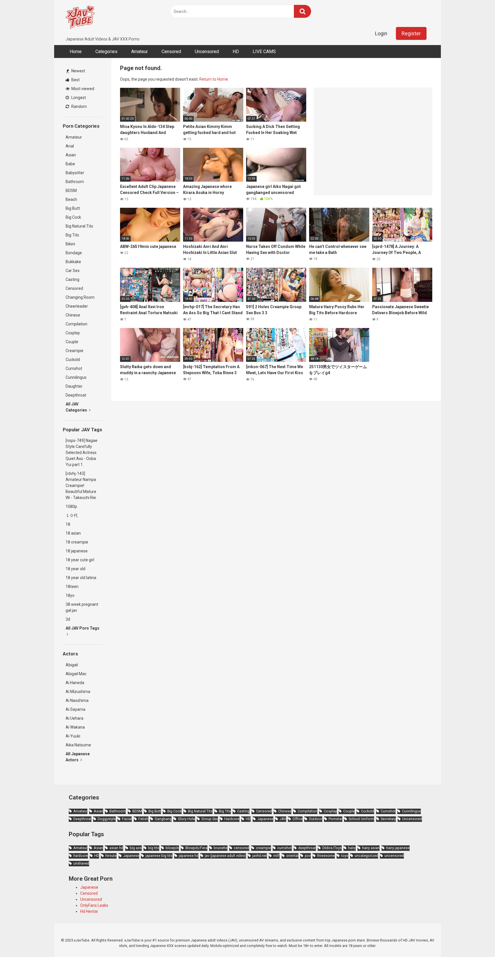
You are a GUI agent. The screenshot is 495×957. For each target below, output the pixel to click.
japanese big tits (159, 855)
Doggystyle (107, 819)
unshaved (81, 863)
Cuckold (73, 359)
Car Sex (73, 270)
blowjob (172, 848)
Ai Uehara (74, 718)
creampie (263, 848)
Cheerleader (77, 306)
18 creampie (77, 542)
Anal (70, 146)
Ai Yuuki (73, 736)
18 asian (73, 533)
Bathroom (75, 181)
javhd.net (259, 855)
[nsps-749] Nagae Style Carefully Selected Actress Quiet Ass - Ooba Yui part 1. (81, 452)
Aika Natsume (78, 745)
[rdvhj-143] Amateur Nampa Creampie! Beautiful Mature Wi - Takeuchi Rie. (81, 485)
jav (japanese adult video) (225, 855)
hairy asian (371, 848)
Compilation (76, 324)
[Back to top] (476, 940)
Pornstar (335, 819)
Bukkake (73, 261)
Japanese (265, 819)
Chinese (73, 315)
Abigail (72, 665)
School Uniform (361, 819)
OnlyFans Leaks (94, 905)
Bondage (74, 253)
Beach (71, 199)
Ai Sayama (75, 709)
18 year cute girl (80, 560)
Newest (77, 71)
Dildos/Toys (332, 848)
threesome (326, 855)
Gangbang (163, 819)
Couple (72, 341)
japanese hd (189, 855)
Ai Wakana (75, 727)
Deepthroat (76, 395)
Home (76, 51)
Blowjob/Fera (196, 848)
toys (344, 855)
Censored (171, 51)
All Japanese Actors (78, 757)
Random (78, 106)
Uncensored (207, 51)
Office (297, 819)
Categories (106, 51)
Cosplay (73, 333)
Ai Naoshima (77, 700)
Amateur (139, 51)
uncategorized (366, 855)
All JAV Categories (77, 407)
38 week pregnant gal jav (82, 607)
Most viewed (82, 88)
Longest (78, 97)
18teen (72, 586)
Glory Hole (186, 819)
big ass (136, 848)
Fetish (143, 819)
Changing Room (80, 297)
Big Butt (73, 208)
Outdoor (315, 819)
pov (308, 855)
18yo (70, 595)
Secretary (388, 819)
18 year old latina (81, 577)
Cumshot (74, 368)
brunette (220, 848)
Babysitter (75, 172)
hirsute (111, 855)
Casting (72, 279)
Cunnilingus (76, 377)
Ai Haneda (75, 682)
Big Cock (73, 217)
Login (381, 33)
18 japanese (77, 551)
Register (411, 33)
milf (276, 855)
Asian (71, 155)
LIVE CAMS (264, 51)
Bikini (70, 244)
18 (68, 524)
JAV (283, 819)
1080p (71, 506)
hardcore (80, 855)
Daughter (74, 386)
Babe (70, 164)
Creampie (74, 350)
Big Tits (72, 235)
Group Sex (209, 819)
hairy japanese (398, 848)
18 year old (75, 568)
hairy (352, 848)
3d (68, 619)
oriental (292, 855)
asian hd (116, 848)
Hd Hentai (89, 911)
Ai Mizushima (78, 691)
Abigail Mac (76, 673)
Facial (127, 819)
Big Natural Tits (79, 226)
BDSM (71, 190)
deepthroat (307, 848)
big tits (153, 848)
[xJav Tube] (80, 18)
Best (75, 79)
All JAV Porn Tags (82, 628)
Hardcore (231, 819)
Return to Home (213, 79)
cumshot (284, 848)
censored (241, 848)
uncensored (394, 855)
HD (236, 51)
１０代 (72, 515)
